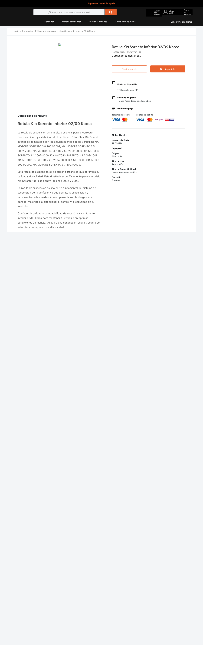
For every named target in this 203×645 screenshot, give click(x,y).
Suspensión (27, 31)
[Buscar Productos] (110, 12)
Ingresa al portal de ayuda (101, 3)
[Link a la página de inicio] (17, 31)
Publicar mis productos (181, 21)
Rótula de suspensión (45, 31)
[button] (154, 12)
